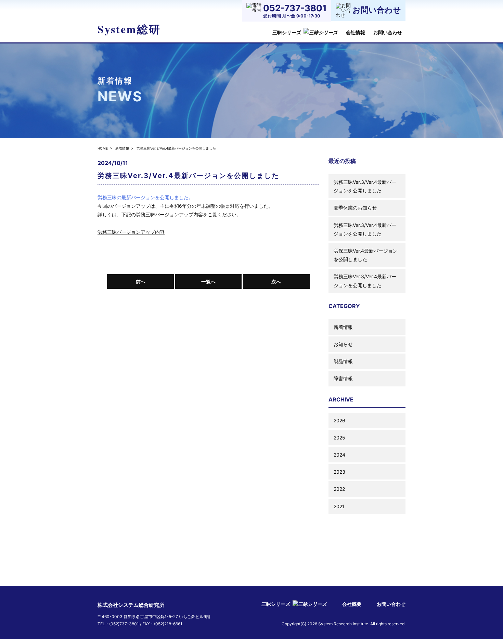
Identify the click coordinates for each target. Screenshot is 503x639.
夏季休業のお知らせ (355, 207)
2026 (339, 420)
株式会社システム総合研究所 (131, 605)
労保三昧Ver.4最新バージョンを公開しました (366, 255)
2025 (339, 437)
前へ (140, 281)
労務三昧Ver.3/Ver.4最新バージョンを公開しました (365, 186)
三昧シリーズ (286, 32)
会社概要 (351, 604)
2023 (339, 472)
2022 (339, 489)
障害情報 (343, 378)
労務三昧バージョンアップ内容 (131, 232)
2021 (339, 506)
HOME (103, 148)
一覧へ (208, 281)
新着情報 (122, 148)
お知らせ (343, 344)
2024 (339, 455)
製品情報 (343, 361)
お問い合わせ (387, 32)
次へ (276, 281)
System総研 (129, 29)
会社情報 (355, 32)
